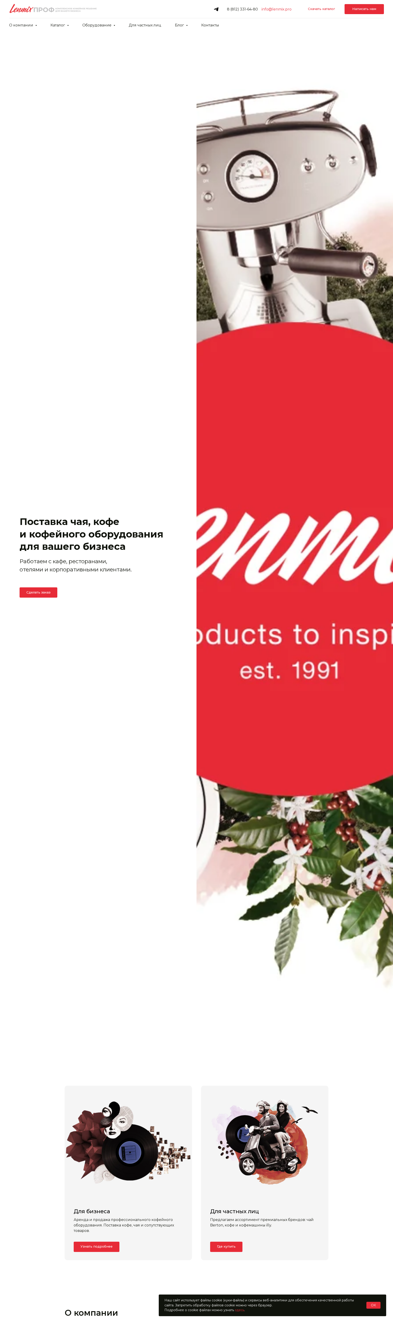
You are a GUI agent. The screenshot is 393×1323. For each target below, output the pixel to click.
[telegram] (216, 9)
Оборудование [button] (97, 25)
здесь (239, 1310)
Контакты (210, 25)
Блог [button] (180, 25)
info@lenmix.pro (277, 9)
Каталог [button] (58, 25)
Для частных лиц (145, 25)
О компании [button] (21, 25)
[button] (364, 9)
